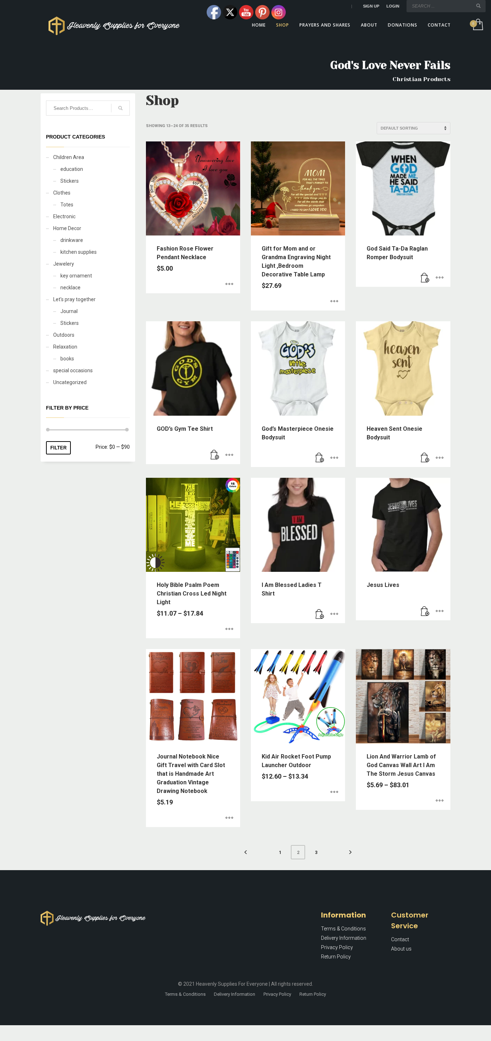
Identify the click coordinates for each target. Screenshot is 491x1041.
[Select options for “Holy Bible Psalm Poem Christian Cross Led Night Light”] (229, 629)
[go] (478, 5)
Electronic (64, 216)
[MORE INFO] (439, 278)
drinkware (71, 240)
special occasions (73, 370)
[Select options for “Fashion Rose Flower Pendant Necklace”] (229, 284)
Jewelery (63, 264)
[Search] (120, 108)
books (67, 358)
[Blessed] (320, 614)
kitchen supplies (78, 252)
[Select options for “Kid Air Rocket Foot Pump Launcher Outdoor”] (334, 792)
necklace (70, 287)
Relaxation (65, 347)
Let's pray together (74, 299)
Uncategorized (70, 382)
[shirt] (215, 455)
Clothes (61, 193)
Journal (69, 311)
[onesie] (425, 278)
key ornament (76, 276)
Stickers (69, 181)
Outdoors (63, 335)
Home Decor (67, 228)
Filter (58, 448)
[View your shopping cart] (477, 25)
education (71, 169)
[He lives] (425, 611)
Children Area (68, 157)
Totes (66, 204)
